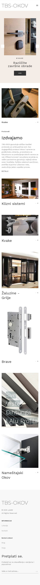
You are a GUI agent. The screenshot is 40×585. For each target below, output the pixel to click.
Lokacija (5, 526)
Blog (3, 543)
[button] (37, 46)
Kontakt (5, 531)
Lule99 (10, 510)
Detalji (5, 171)
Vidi (20, 73)
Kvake (5, 122)
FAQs (4, 548)
